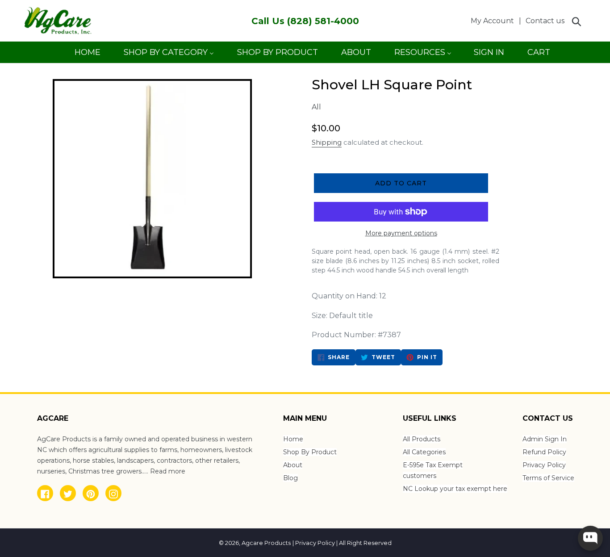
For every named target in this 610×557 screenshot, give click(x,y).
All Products (421, 439)
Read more (167, 471)
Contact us (545, 21)
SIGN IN (488, 55)
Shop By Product (310, 452)
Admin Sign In (544, 439)
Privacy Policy (544, 465)
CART (538, 55)
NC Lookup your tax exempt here (455, 489)
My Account (495, 20)
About (292, 465)
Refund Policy (544, 452)
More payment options (401, 233)
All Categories (424, 452)
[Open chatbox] (590, 538)
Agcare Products (266, 542)
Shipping (327, 142)
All (316, 107)
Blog (290, 478)
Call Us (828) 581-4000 (305, 21)
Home (293, 439)
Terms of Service (548, 478)
